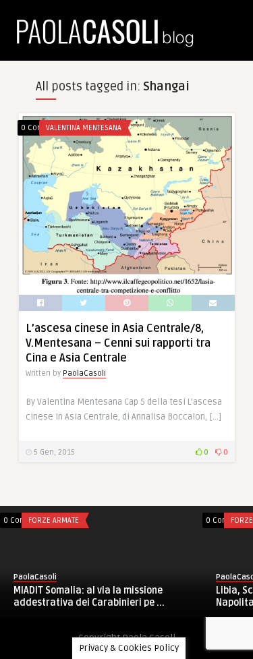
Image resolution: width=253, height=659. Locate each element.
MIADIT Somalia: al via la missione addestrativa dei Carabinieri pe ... (89, 596)
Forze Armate (53, 520)
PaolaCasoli (84, 373)
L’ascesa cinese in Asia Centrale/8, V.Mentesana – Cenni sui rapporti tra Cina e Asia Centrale (118, 343)
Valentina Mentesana (83, 127)
